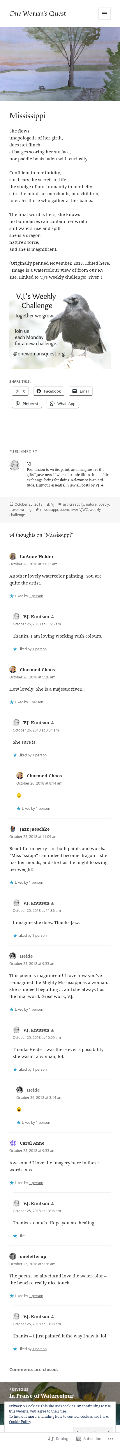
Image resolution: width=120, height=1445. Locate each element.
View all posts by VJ (83, 485)
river (74, 509)
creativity (76, 504)
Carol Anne (32, 1143)
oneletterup (33, 1256)
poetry (103, 504)
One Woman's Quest (37, 13)
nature (91, 504)
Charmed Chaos (37, 669)
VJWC (84, 509)
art (65, 504)
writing (25, 509)
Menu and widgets (105, 19)
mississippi (49, 509)
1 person (36, 595)
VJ (52, 504)
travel (14, 509)
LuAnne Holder (37, 556)
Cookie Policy (20, 1421)
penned (41, 263)
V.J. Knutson (36, 616)
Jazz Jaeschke (35, 829)
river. (94, 277)
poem (64, 509)
